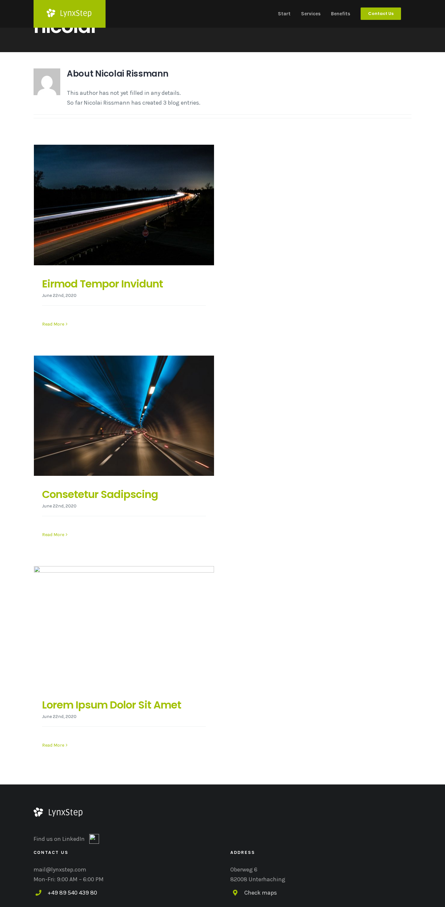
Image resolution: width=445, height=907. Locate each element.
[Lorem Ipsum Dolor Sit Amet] (124, 626)
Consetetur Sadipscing (100, 494)
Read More (53, 324)
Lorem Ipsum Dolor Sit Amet (111, 704)
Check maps (260, 892)
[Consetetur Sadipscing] (124, 416)
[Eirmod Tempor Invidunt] (124, 205)
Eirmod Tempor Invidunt (102, 283)
